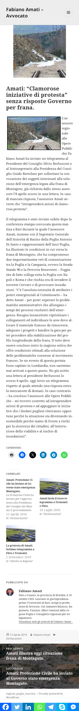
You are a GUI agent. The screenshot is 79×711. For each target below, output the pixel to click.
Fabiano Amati (41, 635)
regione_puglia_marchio (21, 693)
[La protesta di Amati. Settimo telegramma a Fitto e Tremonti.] (20, 533)
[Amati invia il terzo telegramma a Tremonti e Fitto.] (54, 486)
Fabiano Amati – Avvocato (24, 12)
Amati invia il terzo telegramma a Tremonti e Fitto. (54, 502)
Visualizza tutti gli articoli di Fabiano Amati (45, 621)
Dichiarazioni (13, 638)
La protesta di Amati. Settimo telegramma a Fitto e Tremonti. (20, 549)
